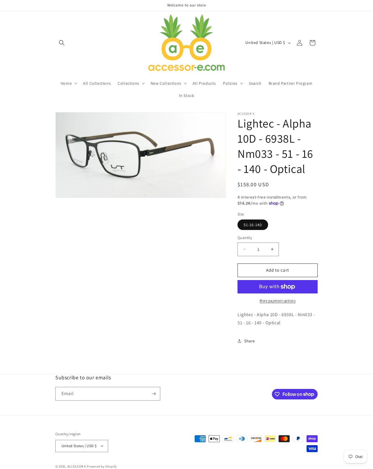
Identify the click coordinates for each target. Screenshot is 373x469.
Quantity (244, 237)
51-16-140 (253, 224)
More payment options (277, 300)
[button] (61, 42)
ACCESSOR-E (76, 466)
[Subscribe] (153, 394)
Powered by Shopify (102, 466)
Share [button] (249, 341)
